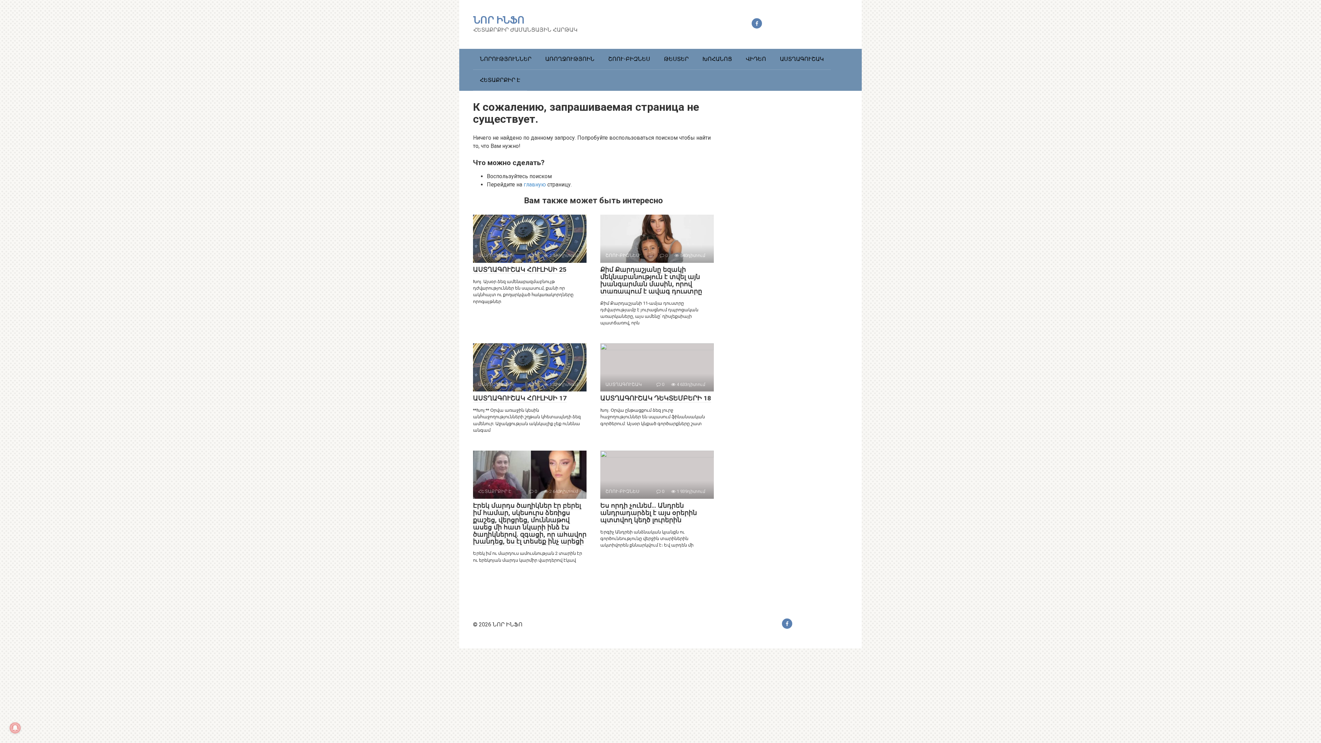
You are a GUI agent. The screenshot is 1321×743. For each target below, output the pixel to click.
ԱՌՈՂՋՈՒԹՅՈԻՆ (569, 59)
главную (535, 184)
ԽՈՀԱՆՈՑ (717, 59)
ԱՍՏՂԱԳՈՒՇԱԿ (802, 59)
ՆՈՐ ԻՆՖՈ (499, 20)
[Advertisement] (796, 221)
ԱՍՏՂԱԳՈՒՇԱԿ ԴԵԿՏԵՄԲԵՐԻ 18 (655, 398)
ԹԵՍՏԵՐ (676, 59)
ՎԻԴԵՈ (756, 59)
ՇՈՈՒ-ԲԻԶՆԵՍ (629, 59)
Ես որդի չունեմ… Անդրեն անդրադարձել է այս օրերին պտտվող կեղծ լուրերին (648, 513)
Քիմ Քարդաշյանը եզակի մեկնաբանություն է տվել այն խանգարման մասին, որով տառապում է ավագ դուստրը (651, 280)
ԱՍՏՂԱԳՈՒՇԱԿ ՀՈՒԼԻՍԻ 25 (520, 269)
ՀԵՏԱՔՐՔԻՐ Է (500, 80)
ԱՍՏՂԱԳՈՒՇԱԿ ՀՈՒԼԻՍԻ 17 (520, 398)
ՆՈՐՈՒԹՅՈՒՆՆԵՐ (505, 59)
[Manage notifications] (15, 727)
